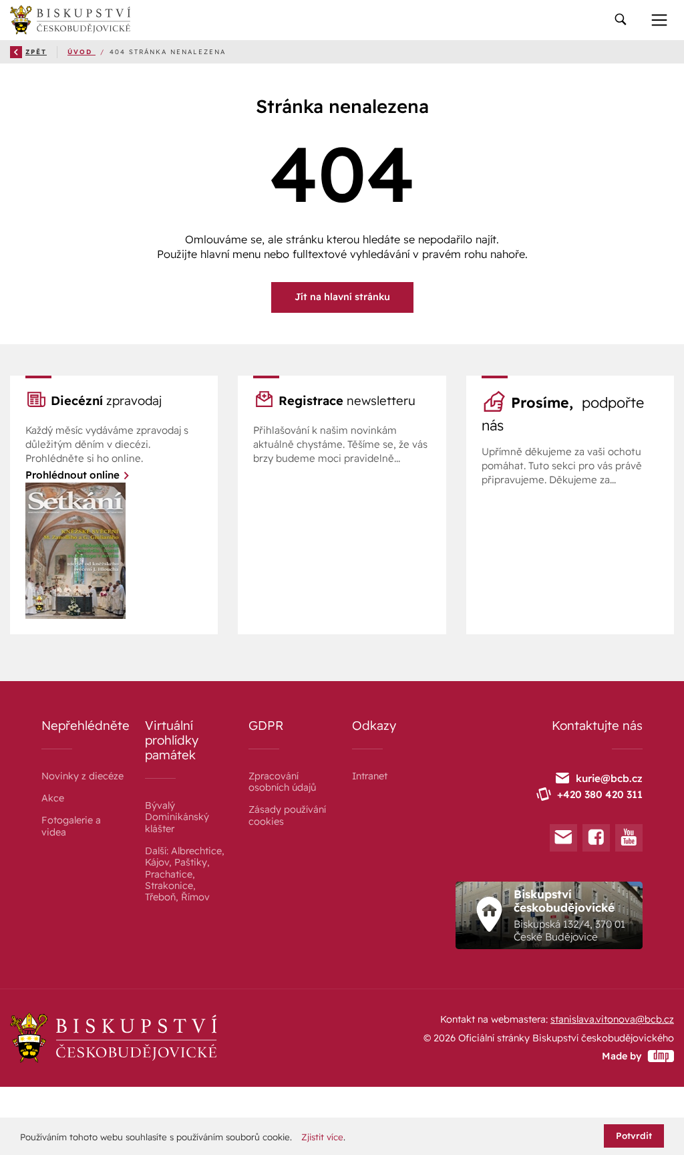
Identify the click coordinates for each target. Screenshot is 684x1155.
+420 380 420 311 (600, 794)
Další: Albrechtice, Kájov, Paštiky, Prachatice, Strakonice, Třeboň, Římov (184, 874)
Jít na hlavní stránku (342, 297)
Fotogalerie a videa (71, 826)
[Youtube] (629, 838)
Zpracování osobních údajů (282, 781)
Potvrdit (634, 1135)
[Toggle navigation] (620, 20)
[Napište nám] (563, 838)
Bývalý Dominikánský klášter (177, 817)
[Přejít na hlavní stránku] (70, 20)
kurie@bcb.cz (609, 778)
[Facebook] (596, 838)
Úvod (81, 51)
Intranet (369, 776)
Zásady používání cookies (287, 815)
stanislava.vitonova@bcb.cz (612, 1019)
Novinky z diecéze (82, 776)
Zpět (36, 51)
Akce (52, 798)
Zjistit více (322, 1137)
